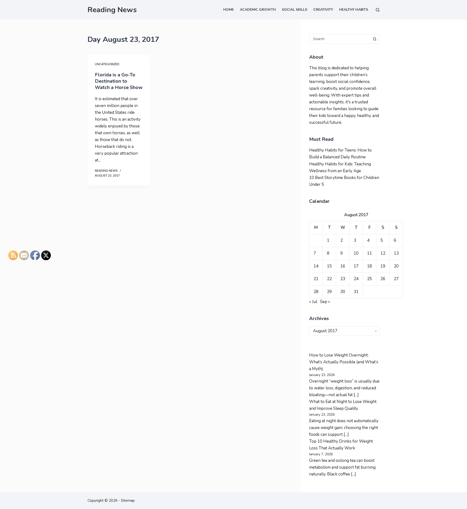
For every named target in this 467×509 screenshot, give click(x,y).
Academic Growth (258, 9)
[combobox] (339, 39)
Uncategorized (107, 64)
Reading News (112, 10)
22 (329, 279)
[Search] (377, 10)
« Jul (313, 301)
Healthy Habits (353, 9)
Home (228, 9)
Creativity (323, 9)
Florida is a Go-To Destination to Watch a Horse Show (119, 81)
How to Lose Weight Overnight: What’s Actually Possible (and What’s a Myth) (343, 362)
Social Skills (294, 9)
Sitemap (128, 500)
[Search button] (374, 39)
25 (369, 279)
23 (342, 279)
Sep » (325, 301)
